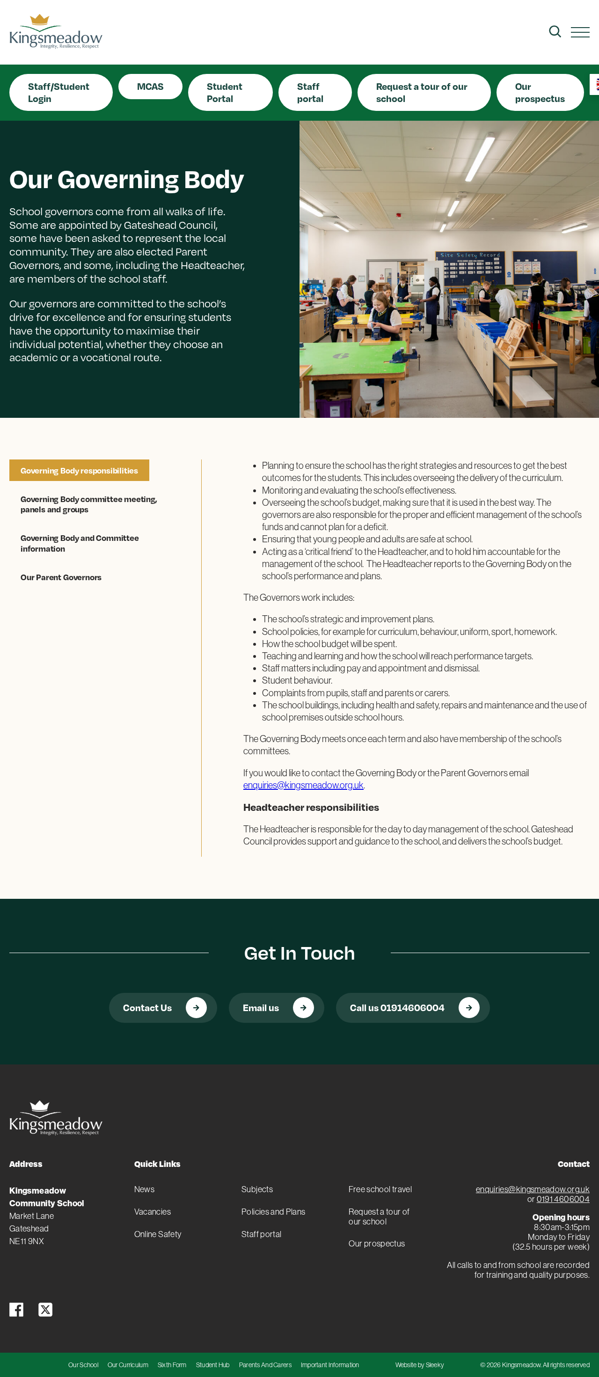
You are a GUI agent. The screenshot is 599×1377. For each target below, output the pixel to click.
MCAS (150, 86)
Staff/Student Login (58, 92)
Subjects (257, 1189)
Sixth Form (172, 1365)
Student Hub (213, 1365)
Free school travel (380, 1189)
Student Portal (224, 92)
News (144, 1189)
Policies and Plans (273, 1212)
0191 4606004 (563, 1199)
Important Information (330, 1365)
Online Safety (158, 1234)
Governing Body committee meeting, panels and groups (89, 504)
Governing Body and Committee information (80, 542)
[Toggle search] (555, 31)
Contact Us (147, 1007)
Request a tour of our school (422, 92)
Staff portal (310, 92)
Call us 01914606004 (397, 1007)
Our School (83, 1365)
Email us (261, 1007)
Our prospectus (540, 92)
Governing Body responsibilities (79, 470)
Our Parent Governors (61, 577)
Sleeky (435, 1365)
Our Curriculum (128, 1365)
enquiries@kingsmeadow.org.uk (303, 785)
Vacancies (152, 1212)
